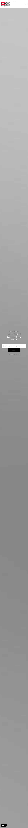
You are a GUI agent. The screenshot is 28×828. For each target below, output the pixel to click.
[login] (13, 1)
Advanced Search (14, 354)
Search (14, 350)
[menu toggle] (26, 4)
